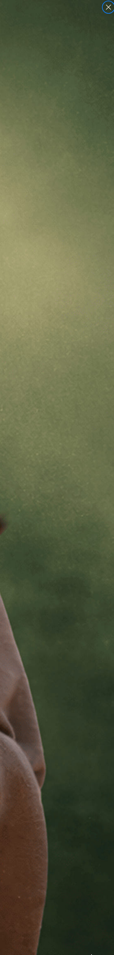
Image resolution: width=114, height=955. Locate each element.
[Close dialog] (108, 7)
